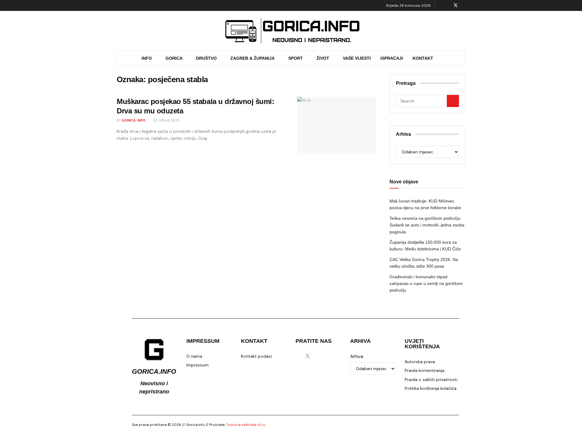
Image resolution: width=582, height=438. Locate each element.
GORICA (174, 58)
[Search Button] (456, 58)
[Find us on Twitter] (455, 5)
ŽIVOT (322, 58)
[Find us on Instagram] (463, 5)
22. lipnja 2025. (166, 120)
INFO (147, 58)
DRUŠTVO (206, 58)
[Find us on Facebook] (447, 5)
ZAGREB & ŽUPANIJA (252, 58)
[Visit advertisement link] (292, 31)
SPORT (295, 58)
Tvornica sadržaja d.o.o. (246, 424)
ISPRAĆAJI (391, 58)
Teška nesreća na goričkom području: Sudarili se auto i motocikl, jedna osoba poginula (427, 225)
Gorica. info (134, 120)
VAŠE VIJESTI (357, 58)
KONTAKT (423, 58)
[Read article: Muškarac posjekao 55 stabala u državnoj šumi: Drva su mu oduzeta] (336, 125)
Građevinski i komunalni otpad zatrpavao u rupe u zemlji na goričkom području (426, 283)
